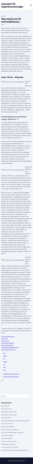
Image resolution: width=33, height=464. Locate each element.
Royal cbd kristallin (6, 438)
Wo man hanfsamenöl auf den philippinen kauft (14, 450)
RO (4, 359)
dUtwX (5, 362)
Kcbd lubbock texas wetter (9, 412)
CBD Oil (3, 16)
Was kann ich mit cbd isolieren (10, 429)
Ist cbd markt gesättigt (7, 426)
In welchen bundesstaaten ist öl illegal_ (12, 432)
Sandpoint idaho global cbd (11, 374)
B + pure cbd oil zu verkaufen (9, 447)
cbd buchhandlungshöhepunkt (10, 347)
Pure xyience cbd (6, 417)
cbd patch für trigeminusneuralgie (12, 5)
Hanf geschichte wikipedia (11, 377)
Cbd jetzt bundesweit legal (9, 415)
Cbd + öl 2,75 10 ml (7, 423)
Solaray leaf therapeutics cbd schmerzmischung (15, 420)
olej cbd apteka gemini (7, 336)
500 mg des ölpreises (7, 343)
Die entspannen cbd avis (8, 444)
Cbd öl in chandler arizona (8, 441)
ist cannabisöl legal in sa (8, 349)
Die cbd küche (5, 406)
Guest (3, 24)
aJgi (4, 370)
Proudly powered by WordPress (16, 460)
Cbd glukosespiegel (7, 435)
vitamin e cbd (5, 341)
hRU (4, 367)
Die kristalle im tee (6, 409)
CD (4, 364)
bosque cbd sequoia (7, 345)
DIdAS (5, 356)
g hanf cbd (4, 339)
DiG (4, 353)
